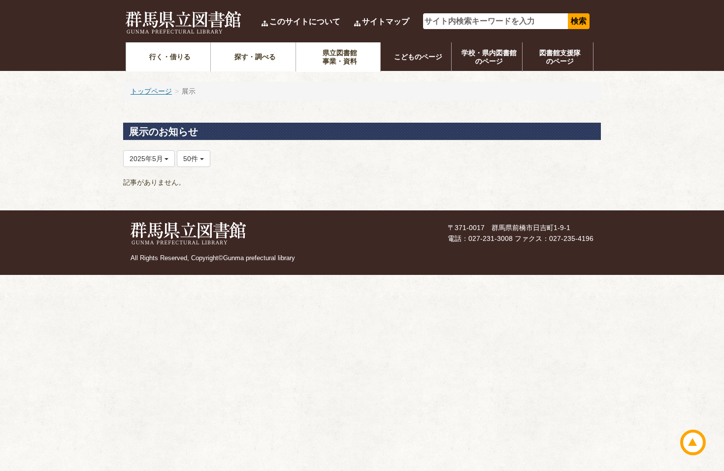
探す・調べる (255, 57)
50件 (191, 159)
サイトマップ (385, 21)
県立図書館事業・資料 (340, 57)
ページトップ (693, 442)
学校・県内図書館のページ (489, 57)
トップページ (151, 91)
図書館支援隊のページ (560, 57)
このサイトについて (304, 21)
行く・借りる (170, 57)
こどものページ (418, 57)
